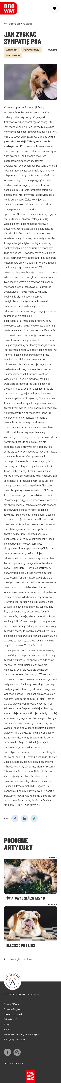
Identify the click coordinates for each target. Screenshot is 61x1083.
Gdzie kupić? (10, 1019)
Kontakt (8, 1029)
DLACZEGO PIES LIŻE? (21, 945)
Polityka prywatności (15, 1039)
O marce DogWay (13, 1009)
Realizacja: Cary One (13, 1063)
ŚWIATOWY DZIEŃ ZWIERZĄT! (25, 898)
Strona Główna (11, 1004)
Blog (6, 1024)
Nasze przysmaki (13, 1014)
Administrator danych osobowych (21, 1034)
